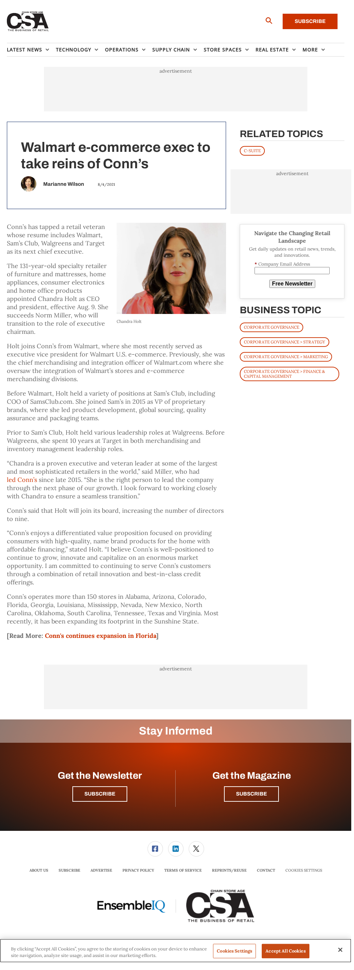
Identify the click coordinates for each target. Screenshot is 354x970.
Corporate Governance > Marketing (286, 356)
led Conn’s (22, 480)
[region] (175, 950)
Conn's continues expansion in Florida (100, 636)
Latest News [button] (24, 49)
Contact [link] (266, 870)
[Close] (340, 949)
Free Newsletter (292, 284)
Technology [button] (73, 49)
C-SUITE (252, 150)
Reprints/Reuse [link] (229, 870)
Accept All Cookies (285, 951)
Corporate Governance (271, 327)
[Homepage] (28, 21)
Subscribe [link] (69, 870)
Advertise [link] (101, 870)
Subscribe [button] (99, 794)
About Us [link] (39, 870)
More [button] (310, 49)
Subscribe (310, 21)
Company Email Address (282, 264)
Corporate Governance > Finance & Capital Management (284, 374)
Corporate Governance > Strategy (284, 341)
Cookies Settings (303, 870)
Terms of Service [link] (183, 870)
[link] (155, 849)
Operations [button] (122, 49)
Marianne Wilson (63, 184)
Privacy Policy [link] (138, 870)
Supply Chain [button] (171, 49)
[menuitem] (31, 49)
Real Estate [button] (272, 49)
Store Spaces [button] (223, 49)
